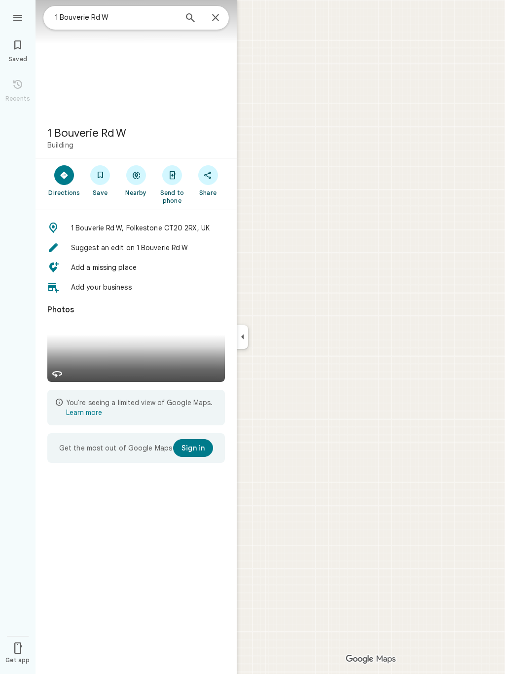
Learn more (84, 412)
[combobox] (116, 17)
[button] (136, 228)
